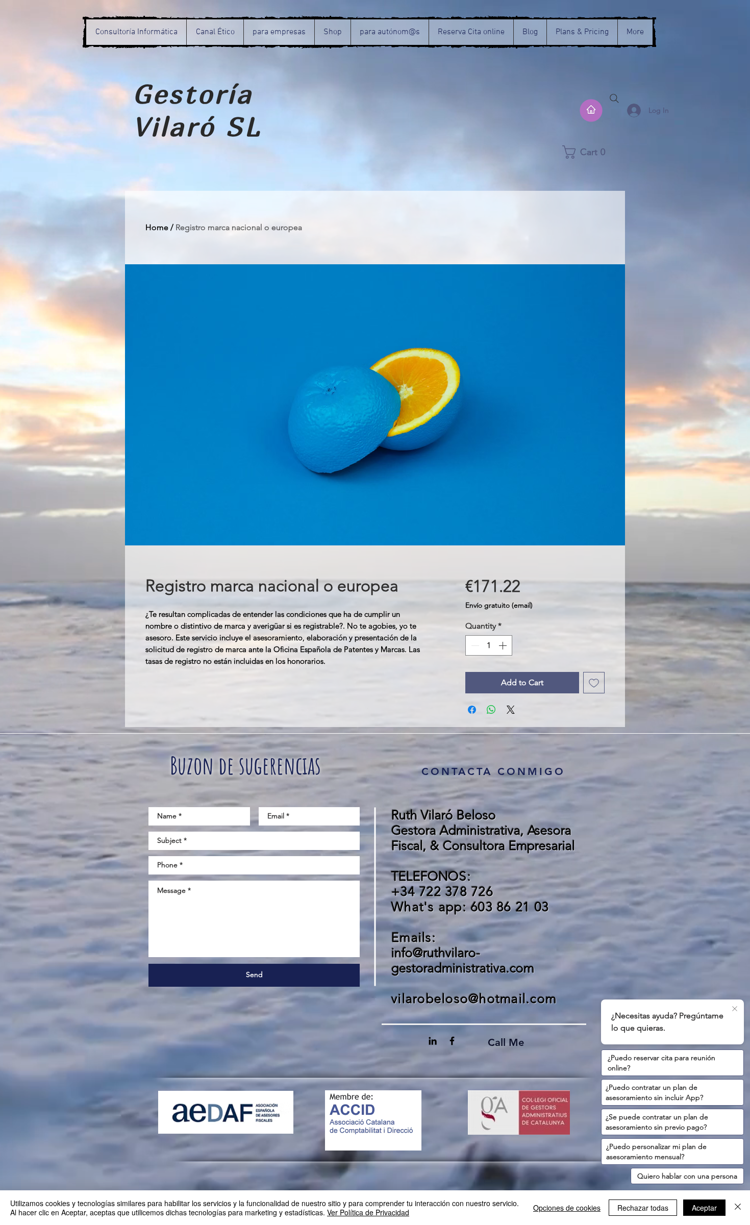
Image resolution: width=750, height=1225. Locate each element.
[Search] (614, 98)
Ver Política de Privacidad (368, 1212)
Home (156, 227)
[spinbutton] (488, 645)
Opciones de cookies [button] (567, 1208)
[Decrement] (474, 645)
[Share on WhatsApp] (491, 710)
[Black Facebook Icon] (452, 1040)
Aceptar (704, 1208)
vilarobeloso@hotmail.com (474, 998)
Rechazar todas (642, 1208)
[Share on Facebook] (472, 710)
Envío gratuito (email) (499, 605)
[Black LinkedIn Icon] (432, 1040)
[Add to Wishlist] (594, 682)
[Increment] (503, 645)
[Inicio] (591, 110)
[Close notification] (735, 1009)
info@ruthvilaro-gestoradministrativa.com (462, 960)
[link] (593, 152)
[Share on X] (511, 710)
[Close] (738, 1207)
